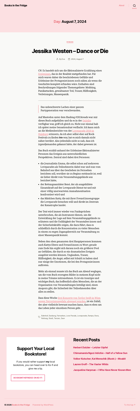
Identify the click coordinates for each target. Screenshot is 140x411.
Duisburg (52, 316)
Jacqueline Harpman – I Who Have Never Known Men (102, 370)
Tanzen (57, 318)
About (121, 5)
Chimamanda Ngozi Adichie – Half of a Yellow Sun (100, 353)
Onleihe (86, 120)
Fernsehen (61, 316)
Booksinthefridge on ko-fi (28, 378)
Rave (96, 316)
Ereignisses (44, 74)
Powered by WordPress (42, 405)
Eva (63, 59)
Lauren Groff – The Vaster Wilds (90, 364)
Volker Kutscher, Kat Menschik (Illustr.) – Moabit (99, 358)
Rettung (44, 318)
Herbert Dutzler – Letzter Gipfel (90, 347)
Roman (70, 42)
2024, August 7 (77, 59)
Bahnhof (44, 316)
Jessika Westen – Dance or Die (70, 50)
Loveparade (82, 316)
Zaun (63, 318)
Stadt (51, 318)
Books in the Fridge (15, 5)
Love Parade (71, 316)
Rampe (91, 316)
